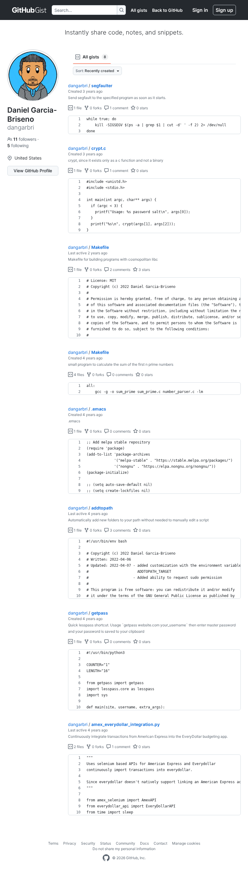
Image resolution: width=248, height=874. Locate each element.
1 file (77, 108)
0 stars (141, 108)
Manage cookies (186, 843)
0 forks (95, 108)
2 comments (119, 269)
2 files (78, 746)
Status (105, 843)
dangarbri (77, 85)
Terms (53, 843)
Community (125, 843)
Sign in (200, 10)
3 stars (144, 269)
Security (88, 843)
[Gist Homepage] (29, 10)
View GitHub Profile (33, 170)
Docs (144, 843)
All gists (139, 10)
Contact (160, 843)
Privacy (69, 843)
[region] (154, 125)
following (18, 145)
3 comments (120, 530)
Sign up (224, 10)
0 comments (122, 374)
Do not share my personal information (124, 848)
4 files (78, 374)
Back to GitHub (167, 10)
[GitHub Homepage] (106, 858)
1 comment (118, 108)
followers (25, 139)
